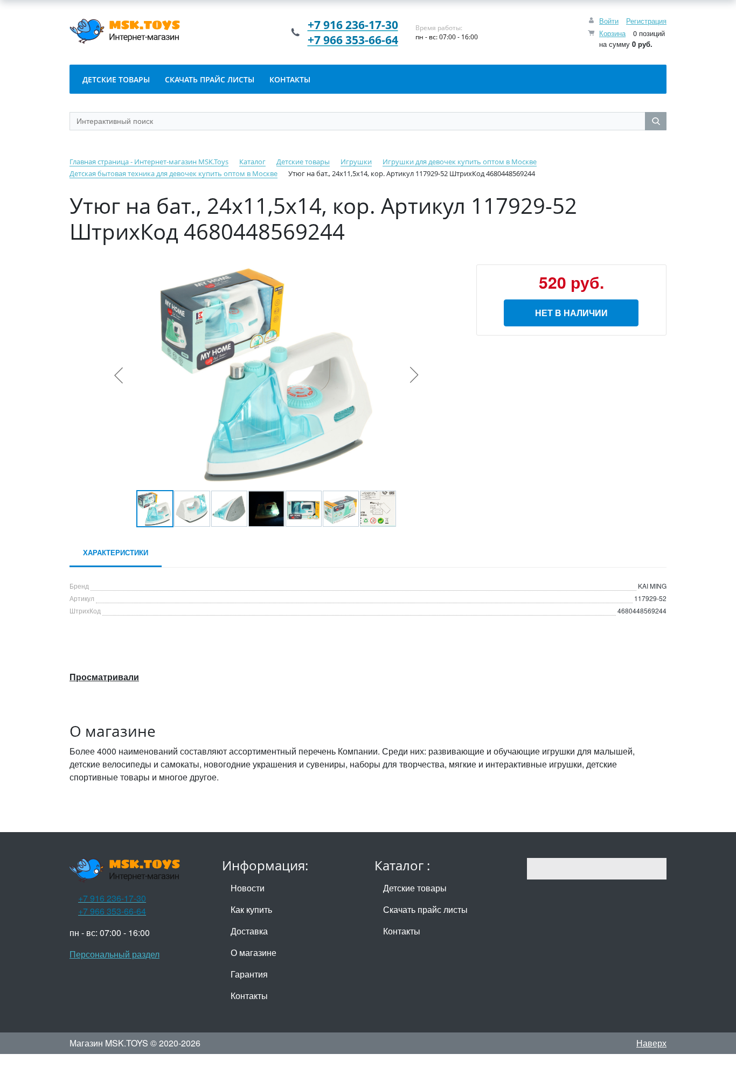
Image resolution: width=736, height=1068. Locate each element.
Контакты (249, 995)
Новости (248, 888)
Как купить (251, 909)
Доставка (249, 931)
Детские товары (415, 888)
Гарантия (249, 974)
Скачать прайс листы (425, 909)
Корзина (612, 33)
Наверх (651, 1043)
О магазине (253, 952)
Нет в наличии (571, 312)
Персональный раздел (114, 954)
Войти (609, 21)
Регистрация (646, 21)
